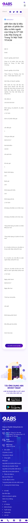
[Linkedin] (20, 520)
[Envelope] (2, 520)
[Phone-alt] (8, 520)
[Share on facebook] (10, 12)
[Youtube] (26, 520)
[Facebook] (14, 520)
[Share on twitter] (13, 12)
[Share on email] (20, 12)
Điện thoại (9, 444)
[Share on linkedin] (17, 12)
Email (7, 439)
